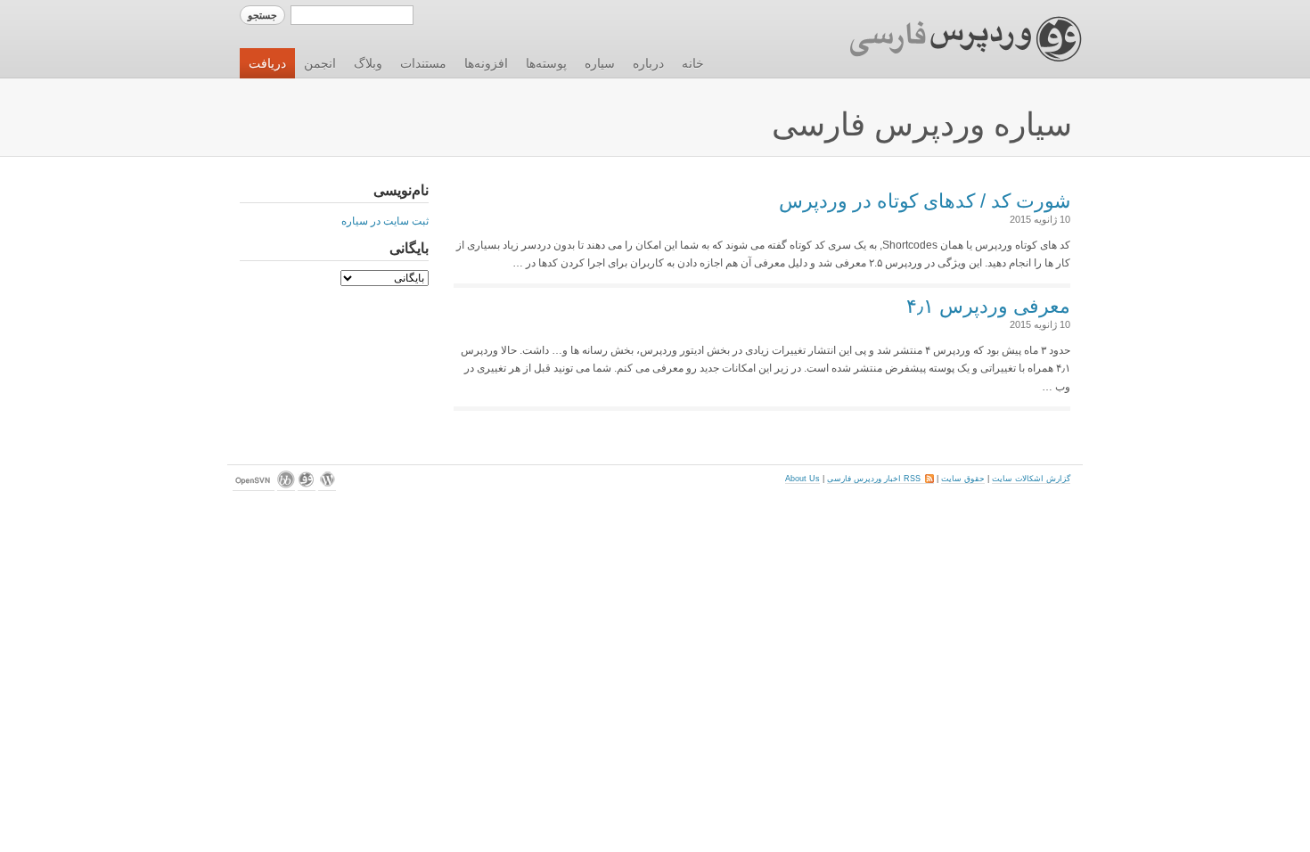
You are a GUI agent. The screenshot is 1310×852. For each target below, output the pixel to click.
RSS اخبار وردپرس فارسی (880, 478)
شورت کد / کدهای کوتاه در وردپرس (924, 201)
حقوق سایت (963, 478)
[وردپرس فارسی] (306, 486)
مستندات (423, 63)
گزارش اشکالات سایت (1031, 478)
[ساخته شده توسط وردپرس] (327, 486)
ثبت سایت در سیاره (385, 221)
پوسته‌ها (546, 63)
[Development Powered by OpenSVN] (253, 486)
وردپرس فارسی (949, 39)
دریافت (267, 63)
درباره (648, 63)
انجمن (320, 63)
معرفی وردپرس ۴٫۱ (988, 306)
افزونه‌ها (486, 63)
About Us (802, 478)
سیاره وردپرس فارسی (922, 124)
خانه (693, 63)
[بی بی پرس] (286, 486)
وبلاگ (368, 63)
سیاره (600, 63)
